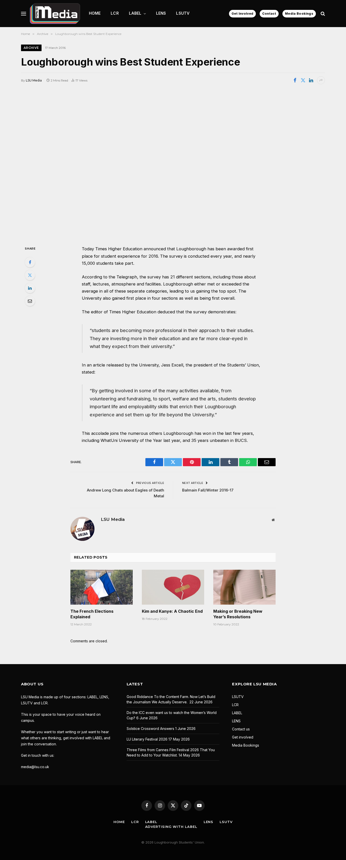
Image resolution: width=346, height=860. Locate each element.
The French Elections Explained (91, 614)
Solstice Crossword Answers (150, 728)
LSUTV (182, 13)
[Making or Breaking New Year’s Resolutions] (244, 587)
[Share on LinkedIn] (311, 80)
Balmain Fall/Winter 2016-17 (208, 490)
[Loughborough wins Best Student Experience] (173, 164)
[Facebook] (30, 262)
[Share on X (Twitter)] (303, 80)
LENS (161, 13)
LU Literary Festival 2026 (147, 739)
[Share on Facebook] (295, 80)
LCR (115, 13)
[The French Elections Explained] (101, 587)
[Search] (322, 13)
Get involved (242, 737)
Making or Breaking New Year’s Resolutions (237, 614)
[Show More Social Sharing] (321, 80)
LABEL (135, 13)
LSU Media (34, 80)
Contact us (241, 729)
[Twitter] (30, 275)
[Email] (30, 301)
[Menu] (23, 13)
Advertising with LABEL (171, 827)
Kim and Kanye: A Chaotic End (172, 611)
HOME (95, 13)
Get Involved (242, 13)
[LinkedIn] (30, 288)
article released (108, 364)
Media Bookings (299, 13)
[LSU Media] (55, 13)
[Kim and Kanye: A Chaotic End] (173, 587)
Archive (31, 48)
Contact (269, 13)
